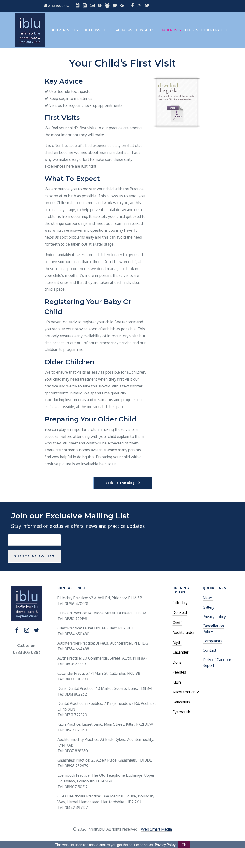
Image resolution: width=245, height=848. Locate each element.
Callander (180, 652)
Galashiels (181, 702)
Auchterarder (184, 632)
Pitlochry (180, 602)
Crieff (177, 622)
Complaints (212, 641)
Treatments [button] (67, 30)
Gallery (208, 607)
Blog (189, 30)
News (208, 597)
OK (184, 844)
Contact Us (146, 30)
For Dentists (170, 30)
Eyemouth (181, 711)
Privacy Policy (214, 616)
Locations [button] (91, 30)
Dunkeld (180, 612)
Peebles (179, 672)
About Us (124, 30)
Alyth (177, 642)
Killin (177, 682)
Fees (107, 30)
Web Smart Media (156, 829)
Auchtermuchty (186, 692)
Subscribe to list (34, 556)
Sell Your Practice (212, 30)
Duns (177, 662)
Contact (209, 650)
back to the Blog (120, 483)
